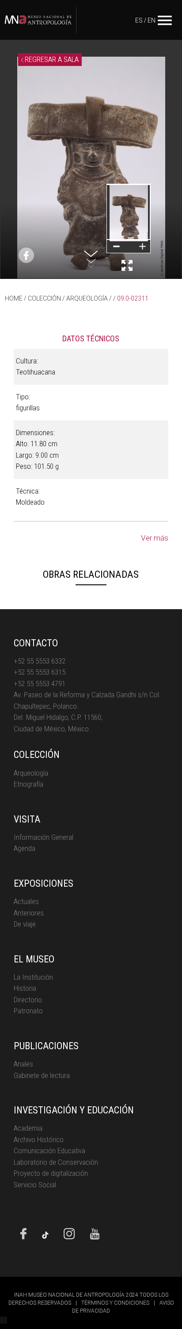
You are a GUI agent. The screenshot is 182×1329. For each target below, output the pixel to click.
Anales (23, 1063)
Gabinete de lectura (42, 1075)
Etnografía (28, 784)
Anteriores (29, 912)
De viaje (25, 923)
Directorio (28, 999)
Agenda (24, 848)
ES (139, 20)
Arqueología (31, 773)
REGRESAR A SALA (51, 59)
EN (151, 20)
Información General (43, 837)
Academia (28, 1128)
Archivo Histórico (39, 1139)
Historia (25, 988)
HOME (14, 298)
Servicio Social (35, 1184)
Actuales (26, 901)
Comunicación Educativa (49, 1150)
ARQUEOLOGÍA (87, 298)
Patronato (28, 1010)
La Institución (33, 977)
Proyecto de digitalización (51, 1173)
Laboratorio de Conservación (56, 1162)
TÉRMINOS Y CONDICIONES (115, 1303)
